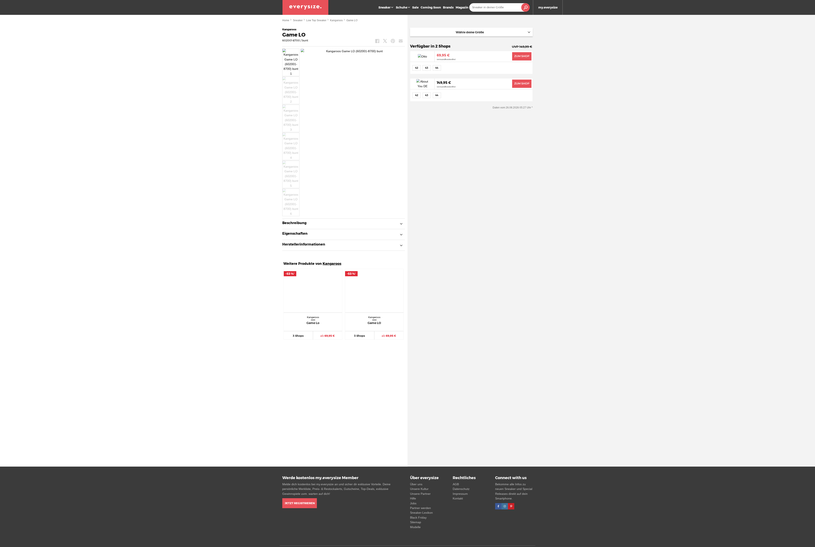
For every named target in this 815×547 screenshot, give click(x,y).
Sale (415, 7)
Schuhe (401, 7)
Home (285, 20)
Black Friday (418, 517)
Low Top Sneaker (316, 20)
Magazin (462, 7)
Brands (448, 7)
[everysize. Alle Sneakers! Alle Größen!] (305, 7)
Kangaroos (336, 20)
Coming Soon (431, 7)
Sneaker (384, 7)
